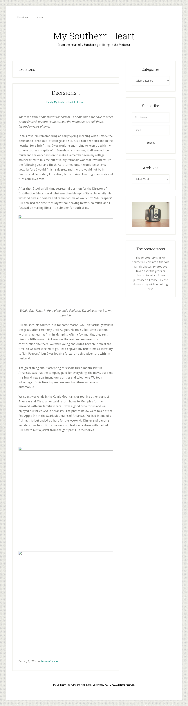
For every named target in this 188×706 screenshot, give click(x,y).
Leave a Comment (50, 661)
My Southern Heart (94, 36)
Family (49, 102)
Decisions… (66, 92)
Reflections (79, 102)
